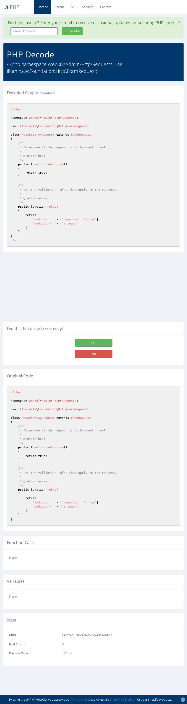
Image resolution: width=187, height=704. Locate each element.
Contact (105, 7)
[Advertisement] (41, 289)
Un (11, 7)
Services (87, 7)
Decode (43, 7)
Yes (93, 342)
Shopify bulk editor (123, 699)
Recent (59, 7)
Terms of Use (80, 699)
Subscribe (72, 31)
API (73, 7)
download (47, 93)
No (93, 354)
